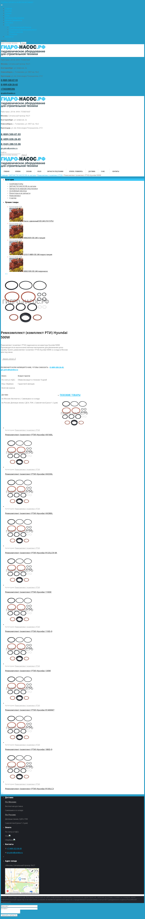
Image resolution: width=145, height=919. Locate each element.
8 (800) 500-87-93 (9, 80)
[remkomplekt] (26, 327)
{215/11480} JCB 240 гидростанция (37, 254)
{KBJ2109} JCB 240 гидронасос (35, 271)
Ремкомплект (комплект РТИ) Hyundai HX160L (29, 434)
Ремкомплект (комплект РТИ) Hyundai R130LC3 (29, 788)
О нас (7, 25)
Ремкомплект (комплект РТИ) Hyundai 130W (28, 670)
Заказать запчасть (9, 359)
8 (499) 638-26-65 (9, 84)
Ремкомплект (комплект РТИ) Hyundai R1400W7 (29, 710)
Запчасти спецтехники (14, 18)
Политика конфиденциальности (23, 29)
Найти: (3, 40)
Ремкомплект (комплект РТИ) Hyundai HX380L (29, 513)
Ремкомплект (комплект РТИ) (50, 175)
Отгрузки (13, 34)
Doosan (8, 13)
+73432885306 (8, 89)
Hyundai (8, 11)
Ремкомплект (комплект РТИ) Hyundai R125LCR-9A (31, 552)
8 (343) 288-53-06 (11, 143)
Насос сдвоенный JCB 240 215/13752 (38, 221)
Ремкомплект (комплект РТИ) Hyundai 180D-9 (28, 749)
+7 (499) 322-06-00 (14, 848)
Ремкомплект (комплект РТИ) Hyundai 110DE (28, 592)
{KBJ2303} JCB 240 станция (34, 238)
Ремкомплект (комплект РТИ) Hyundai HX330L (29, 474)
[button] (72, 2)
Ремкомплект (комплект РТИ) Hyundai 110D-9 (28, 631)
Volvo (7, 15)
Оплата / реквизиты (13, 20)
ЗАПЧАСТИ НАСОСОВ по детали (22, 175)
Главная (8, 8)
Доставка (9, 22)
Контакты (9, 36)
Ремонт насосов (16, 32)
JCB (20, 206)
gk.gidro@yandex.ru (8, 93)
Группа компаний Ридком (20, 27)
